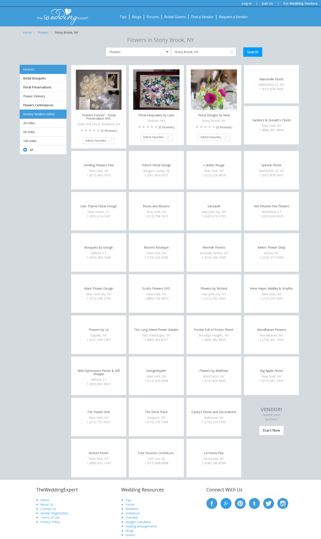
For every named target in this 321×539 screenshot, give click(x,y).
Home (44, 500)
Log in (247, 3)
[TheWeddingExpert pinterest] (240, 503)
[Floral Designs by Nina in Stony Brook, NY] (214, 92)
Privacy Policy (50, 522)
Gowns (130, 535)
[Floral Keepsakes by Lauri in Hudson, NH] (156, 92)
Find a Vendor (202, 16)
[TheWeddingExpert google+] (226, 503)
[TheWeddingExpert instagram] (282, 503)
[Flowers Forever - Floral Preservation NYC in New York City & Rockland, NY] (99, 92)
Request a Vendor (233, 16)
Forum (130, 504)
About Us (47, 504)
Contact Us (48, 509)
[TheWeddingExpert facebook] (211, 503)
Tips (123, 16)
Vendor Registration (54, 513)
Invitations (133, 513)
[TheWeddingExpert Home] (61, 14)
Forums (153, 16)
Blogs (136, 16)
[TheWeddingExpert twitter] (268, 503)
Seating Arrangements (141, 526)
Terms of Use (50, 517)
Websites (132, 509)
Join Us (267, 3)
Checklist (132, 517)
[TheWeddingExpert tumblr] (254, 503)
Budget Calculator (138, 522)
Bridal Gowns (175, 16)
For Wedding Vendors (300, 3)
